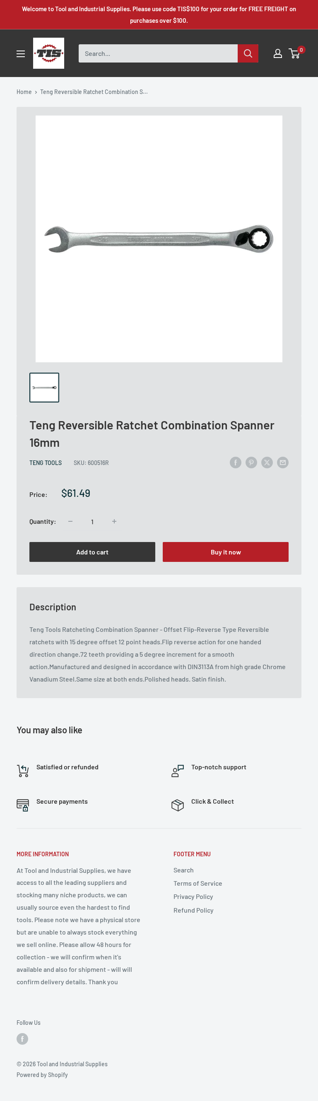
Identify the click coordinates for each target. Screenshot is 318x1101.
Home (24, 91)
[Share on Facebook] (235, 461)
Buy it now (226, 552)
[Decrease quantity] (70, 521)
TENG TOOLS (45, 462)
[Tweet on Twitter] (267, 461)
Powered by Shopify (42, 1074)
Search (183, 870)
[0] (294, 53)
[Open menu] (21, 54)
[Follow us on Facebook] (22, 1038)
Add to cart (92, 552)
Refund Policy (193, 910)
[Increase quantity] (114, 521)
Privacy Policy (193, 896)
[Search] (248, 53)
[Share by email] (283, 461)
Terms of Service (197, 883)
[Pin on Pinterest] (251, 461)
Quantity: (42, 521)
